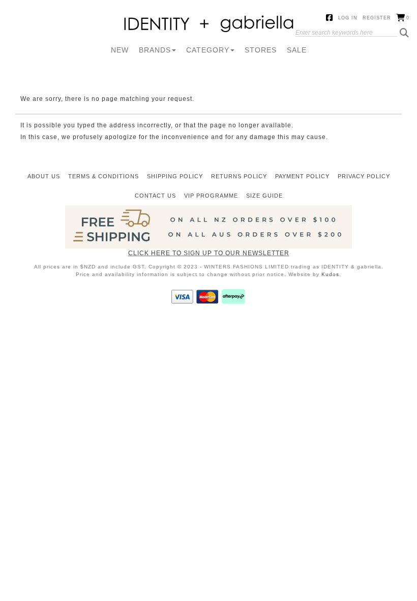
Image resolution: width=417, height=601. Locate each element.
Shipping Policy (175, 176)
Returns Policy (239, 176)
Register (377, 17)
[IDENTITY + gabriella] (209, 24)
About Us (43, 176)
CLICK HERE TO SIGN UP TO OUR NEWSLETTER (208, 253)
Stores (261, 50)
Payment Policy (302, 176)
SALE (297, 50)
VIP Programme (211, 196)
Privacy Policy (364, 176)
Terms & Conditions (103, 176)
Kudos (330, 274)
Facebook (329, 18)
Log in (348, 17)
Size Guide (264, 196)
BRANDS (155, 50)
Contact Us (155, 196)
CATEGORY (207, 50)
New (120, 50)
